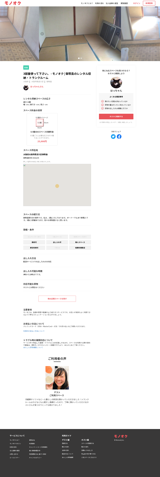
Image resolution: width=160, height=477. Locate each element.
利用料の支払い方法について (34, 331)
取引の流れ (65, 447)
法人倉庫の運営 (112, 3)
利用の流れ (99, 3)
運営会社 (32, 440)
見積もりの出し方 (87, 450)
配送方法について (67, 454)
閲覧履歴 (124, 3)
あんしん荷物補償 (67, 457)
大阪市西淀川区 (37, 81)
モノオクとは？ (87, 3)
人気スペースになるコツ (89, 457)
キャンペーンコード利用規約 (38, 447)
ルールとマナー (15, 458)
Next (118, 34)
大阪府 (26, 81)
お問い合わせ (14, 454)
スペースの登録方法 (87, 443)
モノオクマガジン (15, 443)
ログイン (136, 3)
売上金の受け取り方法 (88, 454)
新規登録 (149, 3)
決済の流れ (65, 450)
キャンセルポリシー (35, 458)
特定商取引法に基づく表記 (37, 454)
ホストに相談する (116, 116)
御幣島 (49, 81)
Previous (42, 34)
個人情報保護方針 (34, 450)
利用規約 (32, 443)
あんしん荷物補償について (33, 347)
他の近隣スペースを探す (57, 298)
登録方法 (65, 443)
